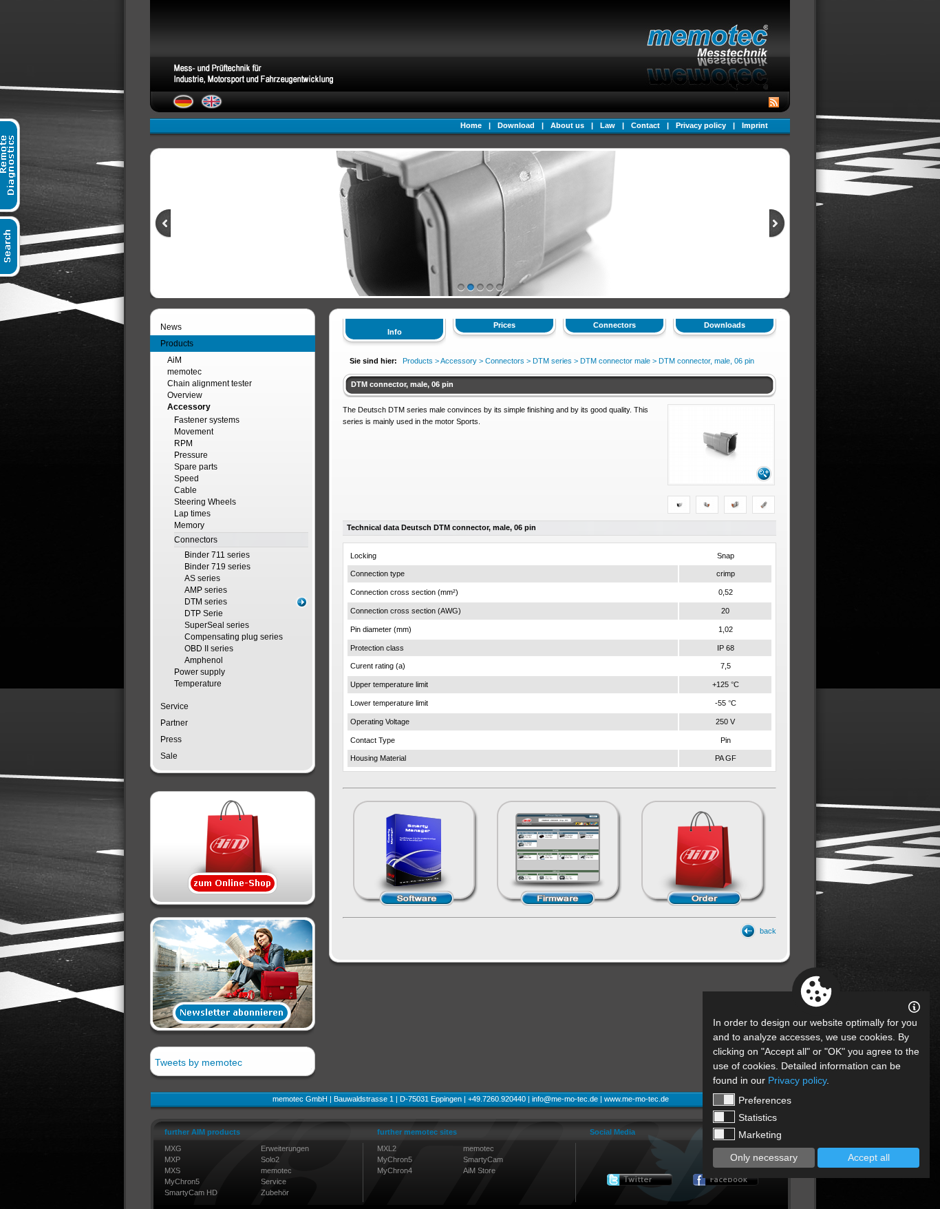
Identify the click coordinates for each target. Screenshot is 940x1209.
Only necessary (764, 1157)
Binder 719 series (217, 566)
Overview (184, 395)
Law (607, 125)
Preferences (764, 1100)
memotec (184, 372)
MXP (172, 1159)
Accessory (189, 407)
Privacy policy (701, 125)
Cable (185, 490)
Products (176, 343)
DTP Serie (203, 613)
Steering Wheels (205, 502)
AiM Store (479, 1170)
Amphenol (203, 660)
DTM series (205, 602)
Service (174, 706)
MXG (173, 1148)
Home (471, 125)
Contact (645, 125)
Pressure (191, 455)
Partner (174, 723)
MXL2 (386, 1148)
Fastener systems (206, 420)
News (171, 327)
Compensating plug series (233, 637)
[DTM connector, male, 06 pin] (721, 480)
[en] (211, 106)
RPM (183, 443)
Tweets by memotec (198, 1062)
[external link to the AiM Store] (703, 908)
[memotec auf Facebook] (725, 1180)
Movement (193, 432)
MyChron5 (182, 1181)
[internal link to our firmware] (558, 908)
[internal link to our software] (414, 908)
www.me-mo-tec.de (636, 1099)
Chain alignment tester (209, 383)
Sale (169, 756)
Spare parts (195, 467)
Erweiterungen (285, 1148)
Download (516, 125)
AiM (174, 360)
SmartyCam (483, 1159)
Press (171, 739)
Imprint (755, 125)
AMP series (205, 590)
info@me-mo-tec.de (565, 1099)
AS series (202, 578)
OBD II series (208, 648)
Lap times (192, 513)
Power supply (199, 672)
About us (567, 125)
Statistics (757, 1117)
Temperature (198, 683)
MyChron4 (394, 1170)
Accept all (869, 1157)
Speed (186, 478)
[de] (183, 106)
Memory (189, 525)
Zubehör (275, 1192)
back (768, 931)
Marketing (760, 1134)
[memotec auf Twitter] (639, 1180)
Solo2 (270, 1159)
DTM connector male (615, 361)
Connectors (195, 540)
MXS (172, 1170)
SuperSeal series (216, 625)
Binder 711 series (217, 555)
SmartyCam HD (190, 1192)
